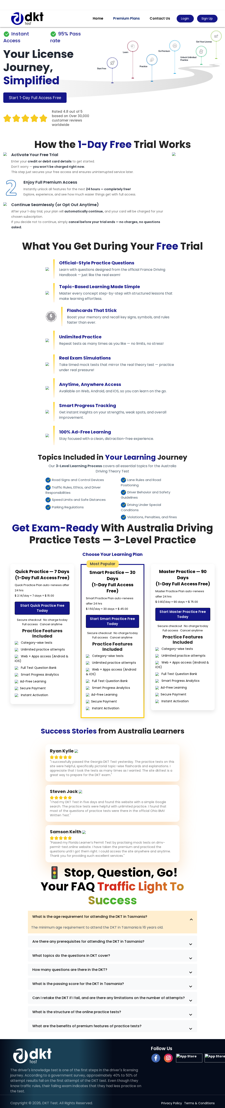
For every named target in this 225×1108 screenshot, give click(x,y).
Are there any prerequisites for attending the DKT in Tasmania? (88, 941)
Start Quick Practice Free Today (42, 608)
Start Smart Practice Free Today (112, 621)
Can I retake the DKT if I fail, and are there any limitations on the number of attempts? (108, 997)
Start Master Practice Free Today (183, 614)
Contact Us (160, 18)
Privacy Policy (171, 1103)
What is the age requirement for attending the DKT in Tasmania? (89, 916)
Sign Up (207, 18)
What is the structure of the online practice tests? (76, 1011)
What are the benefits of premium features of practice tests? (87, 1026)
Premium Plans (126, 18)
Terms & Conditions (199, 1103)
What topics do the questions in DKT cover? (71, 955)
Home (98, 18)
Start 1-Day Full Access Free (35, 97)
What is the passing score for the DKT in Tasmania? (78, 983)
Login (185, 18)
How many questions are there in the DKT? (69, 969)
